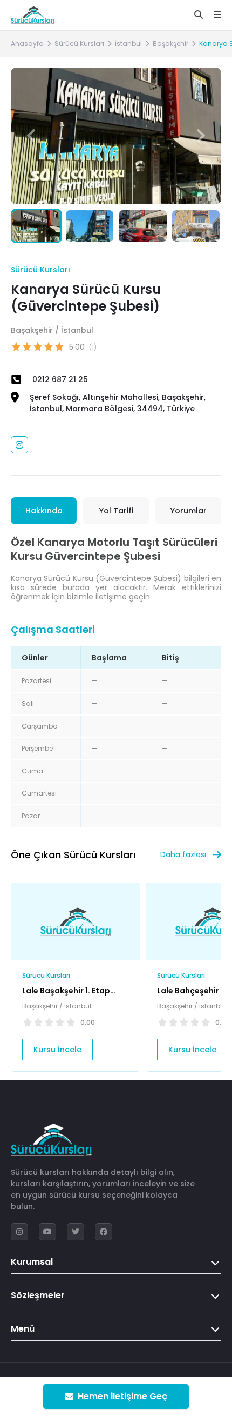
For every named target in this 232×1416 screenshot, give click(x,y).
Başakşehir (170, 43)
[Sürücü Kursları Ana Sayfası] (32, 15)
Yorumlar (188, 510)
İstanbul (128, 43)
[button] (201, 136)
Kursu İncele (57, 1049)
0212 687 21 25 (60, 379)
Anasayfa (27, 43)
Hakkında (44, 510)
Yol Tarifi (116, 510)
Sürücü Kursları (79, 43)
